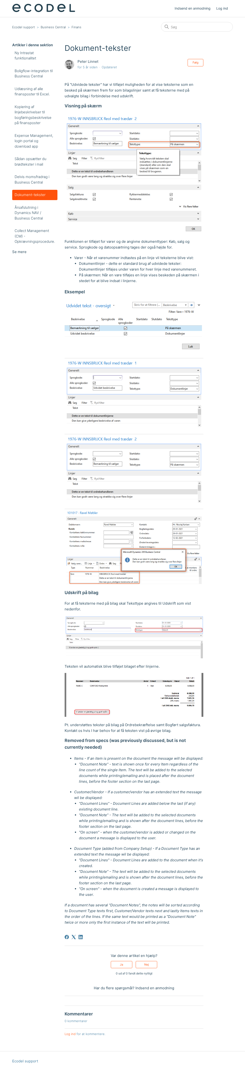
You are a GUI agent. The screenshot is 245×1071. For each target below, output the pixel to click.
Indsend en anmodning (193, 8)
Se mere (19, 251)
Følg (195, 62)
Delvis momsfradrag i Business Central (32, 179)
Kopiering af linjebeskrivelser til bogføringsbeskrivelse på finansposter (33, 114)
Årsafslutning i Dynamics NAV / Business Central (29, 212)
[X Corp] (74, 937)
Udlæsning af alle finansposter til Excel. (32, 92)
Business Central (53, 27)
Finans (76, 27)
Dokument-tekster (30, 194)
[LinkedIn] (80, 937)
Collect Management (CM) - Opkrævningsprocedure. (35, 236)
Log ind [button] (222, 8)
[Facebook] (67, 937)
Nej (146, 964)
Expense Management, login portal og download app (34, 141)
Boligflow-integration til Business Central (34, 74)
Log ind (70, 1034)
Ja (121, 964)
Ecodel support (23, 27)
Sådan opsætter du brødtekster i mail (30, 161)
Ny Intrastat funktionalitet (25, 56)
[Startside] (43, 11)
